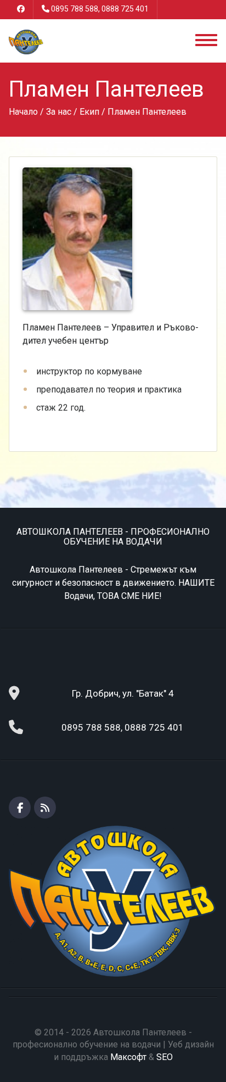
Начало (23, 111)
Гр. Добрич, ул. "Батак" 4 (123, 693)
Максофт (128, 1057)
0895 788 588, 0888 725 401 (100, 8)
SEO (164, 1057)
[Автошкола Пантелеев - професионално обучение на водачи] (26, 41)
